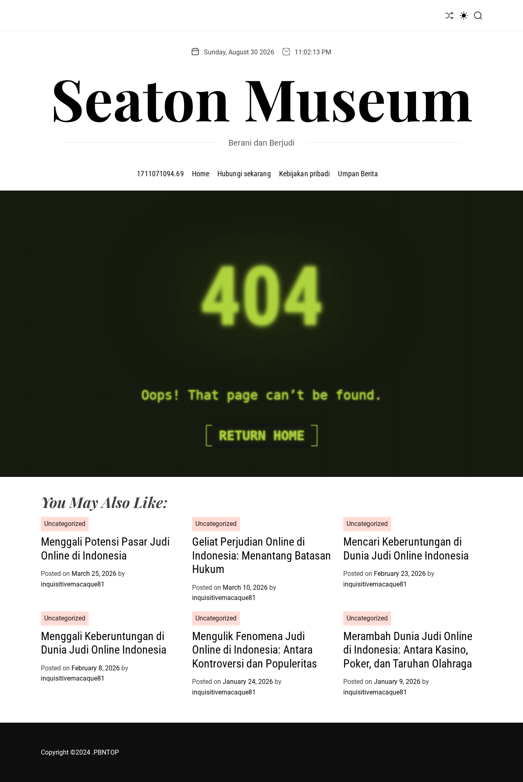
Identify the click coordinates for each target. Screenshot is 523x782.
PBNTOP (106, 752)
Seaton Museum (262, 97)
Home (200, 173)
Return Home (261, 435)
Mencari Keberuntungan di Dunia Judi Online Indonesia (406, 548)
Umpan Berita (358, 173)
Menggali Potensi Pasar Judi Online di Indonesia (105, 548)
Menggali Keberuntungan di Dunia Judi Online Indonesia (103, 643)
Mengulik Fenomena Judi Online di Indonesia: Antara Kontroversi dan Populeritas (254, 649)
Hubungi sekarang (244, 173)
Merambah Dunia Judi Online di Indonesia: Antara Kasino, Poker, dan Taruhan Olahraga (407, 649)
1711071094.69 (160, 173)
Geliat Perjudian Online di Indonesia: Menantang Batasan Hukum (261, 555)
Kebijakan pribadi (304, 173)
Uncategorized (64, 524)
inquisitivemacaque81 (73, 584)
